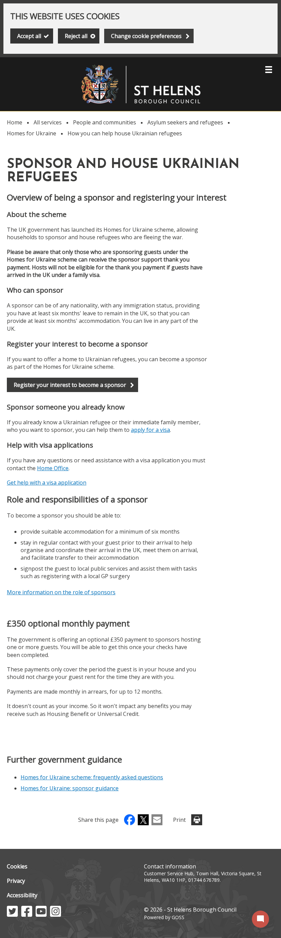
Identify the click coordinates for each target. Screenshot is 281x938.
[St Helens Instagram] (55, 914)
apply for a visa (150, 430)
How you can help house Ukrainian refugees (125, 133)
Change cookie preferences (146, 36)
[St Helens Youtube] (41, 914)
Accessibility (22, 895)
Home (14, 122)
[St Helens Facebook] (26, 914)
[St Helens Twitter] (12, 914)
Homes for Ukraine (31, 133)
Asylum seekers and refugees (185, 122)
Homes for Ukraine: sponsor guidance (70, 788)
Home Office (53, 468)
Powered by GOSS (164, 917)
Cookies (17, 866)
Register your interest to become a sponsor (69, 386)
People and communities (104, 122)
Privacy (16, 881)
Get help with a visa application (46, 482)
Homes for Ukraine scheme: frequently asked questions (92, 777)
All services (48, 122)
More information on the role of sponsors (61, 592)
